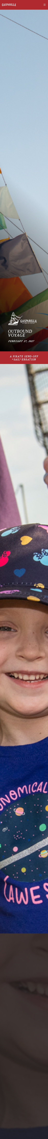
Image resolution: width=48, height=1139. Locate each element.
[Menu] (44, 5)
